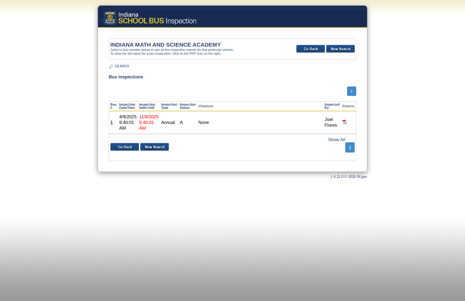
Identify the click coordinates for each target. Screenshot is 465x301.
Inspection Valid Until (147, 106)
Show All (336, 139)
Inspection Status (188, 106)
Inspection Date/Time (127, 106)
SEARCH (122, 66)
